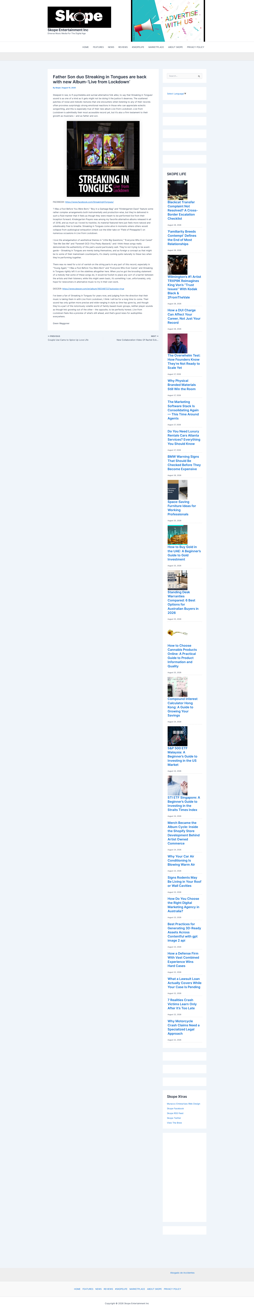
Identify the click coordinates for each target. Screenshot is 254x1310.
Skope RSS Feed (175, 1113)
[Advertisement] (187, 1176)
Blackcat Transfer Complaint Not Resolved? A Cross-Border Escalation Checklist (183, 210)
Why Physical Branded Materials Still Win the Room (182, 385)
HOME (77, 1289)
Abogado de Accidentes (182, 1272)
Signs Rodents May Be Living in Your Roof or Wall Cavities (184, 882)
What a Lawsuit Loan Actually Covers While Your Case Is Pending (184, 983)
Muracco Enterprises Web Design (183, 1103)
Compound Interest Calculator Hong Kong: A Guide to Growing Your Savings (183, 707)
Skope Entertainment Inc (68, 30)
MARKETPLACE (137, 1289)
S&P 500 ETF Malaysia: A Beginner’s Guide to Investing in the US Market (182, 756)
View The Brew (174, 1122)
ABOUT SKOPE (154, 1289)
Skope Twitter (174, 1118)
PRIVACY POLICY (172, 1289)
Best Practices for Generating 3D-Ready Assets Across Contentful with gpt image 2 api (184, 932)
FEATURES (88, 1289)
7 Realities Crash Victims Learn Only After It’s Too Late (182, 1004)
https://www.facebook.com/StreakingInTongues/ (89, 202)
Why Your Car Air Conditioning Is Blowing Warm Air (181, 860)
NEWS (98, 1289)
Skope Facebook (175, 1108)
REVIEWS (108, 1289)
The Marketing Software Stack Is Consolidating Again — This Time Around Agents (183, 410)
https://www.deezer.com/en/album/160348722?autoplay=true (93, 288)
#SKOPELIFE (121, 1289)
